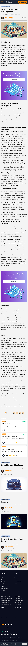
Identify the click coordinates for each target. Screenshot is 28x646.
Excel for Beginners (18, 602)
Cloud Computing (4, 617)
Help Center (3, 581)
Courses (16, 575)
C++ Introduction (18, 604)
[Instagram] (5, 634)
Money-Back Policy (4, 640)
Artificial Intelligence (4, 610)
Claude (16, 610)
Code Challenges (18, 581)
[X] (11, 634)
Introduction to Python (19, 600)
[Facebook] (2, 634)
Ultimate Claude (17, 596)
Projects (16, 579)
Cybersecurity (3, 615)
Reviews (2, 577)
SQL (15, 617)
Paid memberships (4, 588)
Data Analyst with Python (5, 600)
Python (16, 615)
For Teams (3, 590)
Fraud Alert (3, 583)
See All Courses (23, 418)
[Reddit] (17, 634)
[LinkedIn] (8, 634)
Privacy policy (12, 637)
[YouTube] (14, 634)
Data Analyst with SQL (5, 602)
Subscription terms (13, 640)
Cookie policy (19, 637)
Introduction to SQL (18, 598)
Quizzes (16, 583)
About (2, 575)
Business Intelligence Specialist (6, 598)
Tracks (16, 577)
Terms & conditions (4, 637)
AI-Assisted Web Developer (6, 596)
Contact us (3, 579)
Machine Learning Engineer (6, 604)
